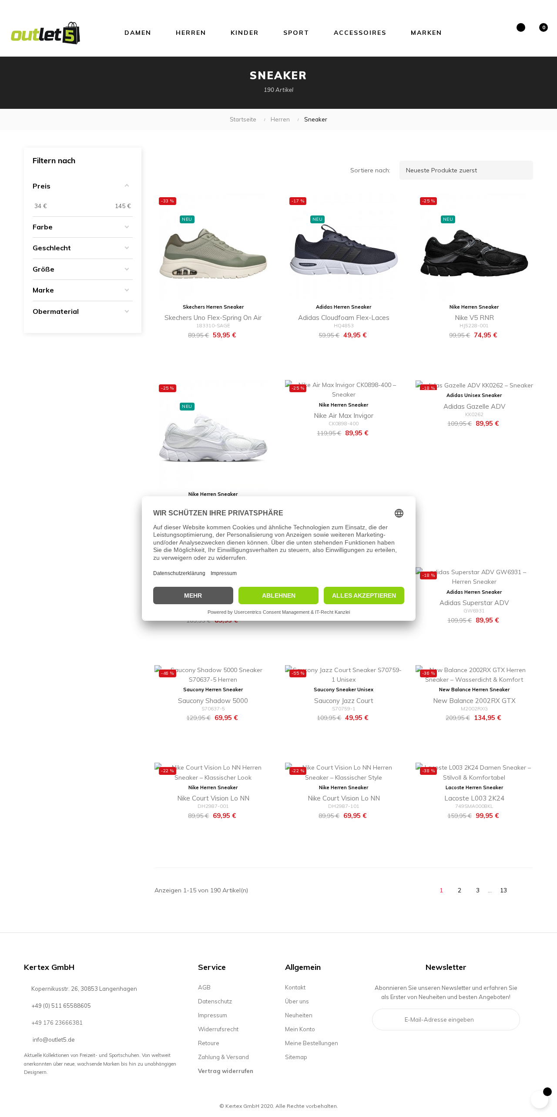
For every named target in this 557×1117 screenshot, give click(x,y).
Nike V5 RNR (474, 317)
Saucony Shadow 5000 (213, 700)
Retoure (208, 1043)
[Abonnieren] (507, 1019)
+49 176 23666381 (57, 1022)
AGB (204, 987)
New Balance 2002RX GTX (474, 700)
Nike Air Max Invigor (343, 415)
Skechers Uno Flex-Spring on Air (213, 317)
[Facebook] (378, 1050)
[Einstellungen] (493, 33)
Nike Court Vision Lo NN (213, 798)
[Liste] (182, 170)
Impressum (212, 1015)
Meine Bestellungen (311, 1043)
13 (503, 890)
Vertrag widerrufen (225, 1070)
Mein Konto (300, 1029)
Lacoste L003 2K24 (474, 798)
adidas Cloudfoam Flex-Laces (343, 317)
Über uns (297, 1001)
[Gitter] (163, 170)
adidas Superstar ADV (474, 603)
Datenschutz (215, 1001)
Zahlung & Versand (223, 1056)
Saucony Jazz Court (343, 700)
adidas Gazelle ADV (474, 406)
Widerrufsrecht (218, 1029)
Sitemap (296, 1056)
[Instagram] (392, 1050)
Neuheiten (298, 1015)
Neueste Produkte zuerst (468, 170)
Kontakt (295, 987)
